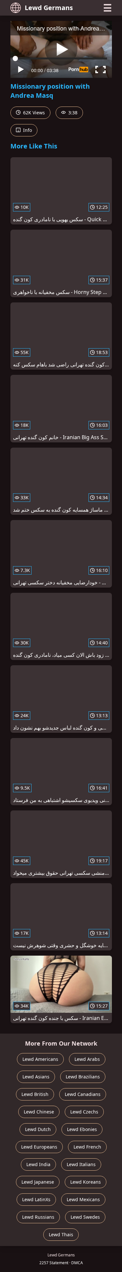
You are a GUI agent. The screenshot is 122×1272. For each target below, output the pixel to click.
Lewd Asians (35, 1077)
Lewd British (34, 1094)
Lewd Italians (81, 1164)
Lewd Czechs (84, 1112)
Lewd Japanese (37, 1182)
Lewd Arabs (87, 1059)
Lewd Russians (38, 1217)
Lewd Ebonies (82, 1129)
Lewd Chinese (39, 1112)
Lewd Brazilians (83, 1077)
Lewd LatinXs (36, 1199)
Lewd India (38, 1164)
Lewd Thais (61, 1234)
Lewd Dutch (38, 1129)
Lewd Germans (49, 7)
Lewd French (87, 1147)
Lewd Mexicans (83, 1199)
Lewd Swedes (85, 1217)
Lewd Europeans (39, 1147)
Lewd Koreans (85, 1182)
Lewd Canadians (83, 1094)
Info (27, 130)
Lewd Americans (40, 1059)
